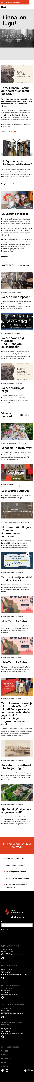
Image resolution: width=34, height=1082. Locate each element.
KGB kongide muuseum (9, 292)
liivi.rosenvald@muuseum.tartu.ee (12, 1014)
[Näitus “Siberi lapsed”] (17, 280)
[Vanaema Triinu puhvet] (17, 431)
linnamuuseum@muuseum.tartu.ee (12, 955)
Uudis (19, 657)
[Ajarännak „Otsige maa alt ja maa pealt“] (17, 792)
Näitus (20, 292)
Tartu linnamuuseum (8, 383)
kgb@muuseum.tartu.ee (9, 994)
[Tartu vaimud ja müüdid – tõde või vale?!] (17, 560)
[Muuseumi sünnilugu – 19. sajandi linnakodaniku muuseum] (17, 510)
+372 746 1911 (5, 953)
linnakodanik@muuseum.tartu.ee (12, 1033)
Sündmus (23, 443)
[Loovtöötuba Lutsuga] (17, 472)
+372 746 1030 (5, 1012)
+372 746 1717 (5, 992)
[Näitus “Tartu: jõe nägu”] (17, 371)
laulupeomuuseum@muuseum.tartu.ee (13, 974)
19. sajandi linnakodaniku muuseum (12, 522)
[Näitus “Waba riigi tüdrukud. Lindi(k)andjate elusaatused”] (17, 321)
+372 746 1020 (5, 973)
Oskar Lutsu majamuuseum (10, 443)
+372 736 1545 (5, 1031)
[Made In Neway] (28, 1070)
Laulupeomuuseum (8, 333)
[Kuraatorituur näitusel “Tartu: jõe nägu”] (17, 748)
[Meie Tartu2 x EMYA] (17, 604)
